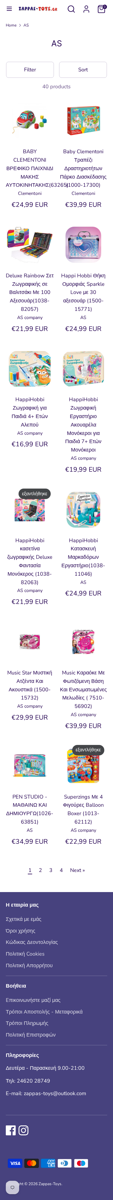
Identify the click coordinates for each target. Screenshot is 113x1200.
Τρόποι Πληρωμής (27, 1023)
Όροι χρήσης (20, 930)
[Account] (86, 7)
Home (11, 25)
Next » (77, 870)
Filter (30, 69)
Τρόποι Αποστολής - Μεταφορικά (44, 1011)
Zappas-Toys (50, 1184)
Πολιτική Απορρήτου (29, 965)
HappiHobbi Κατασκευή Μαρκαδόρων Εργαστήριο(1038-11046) (83, 557)
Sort (83, 69)
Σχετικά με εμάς (23, 919)
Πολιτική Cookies (25, 953)
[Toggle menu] (6, 9)
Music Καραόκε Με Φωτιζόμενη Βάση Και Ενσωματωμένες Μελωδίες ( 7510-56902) (83, 689)
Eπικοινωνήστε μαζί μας (33, 1000)
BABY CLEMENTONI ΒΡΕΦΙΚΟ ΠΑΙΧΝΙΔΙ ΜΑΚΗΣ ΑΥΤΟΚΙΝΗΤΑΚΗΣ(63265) (37, 168)
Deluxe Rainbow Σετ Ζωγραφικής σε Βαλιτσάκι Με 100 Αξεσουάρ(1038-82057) (30, 292)
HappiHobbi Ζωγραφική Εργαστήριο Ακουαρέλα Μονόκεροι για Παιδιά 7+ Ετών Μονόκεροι (83, 424)
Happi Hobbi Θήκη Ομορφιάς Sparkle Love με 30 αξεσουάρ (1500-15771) (83, 292)
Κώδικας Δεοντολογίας (32, 942)
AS (26, 25)
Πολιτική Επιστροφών (31, 1034)
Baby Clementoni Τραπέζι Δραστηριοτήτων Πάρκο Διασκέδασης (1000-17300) (83, 168)
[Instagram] (23, 1130)
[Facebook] (11, 1130)
